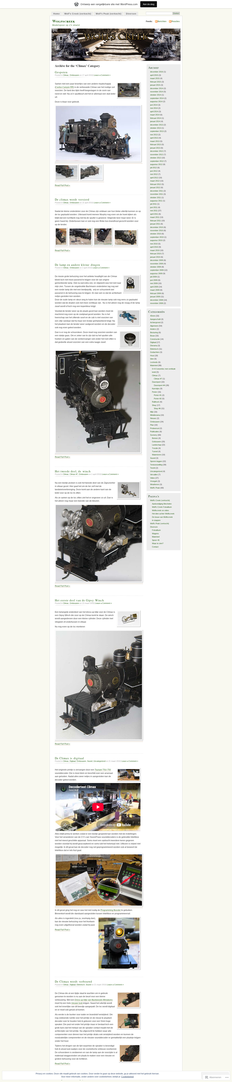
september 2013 (157, 131)
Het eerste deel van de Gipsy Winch (79, 600)
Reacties (176, 21)
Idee (152, 359)
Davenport (156, 382)
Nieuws (153, 418)
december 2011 (156, 191)
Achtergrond (155, 322)
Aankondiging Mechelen (162, 504)
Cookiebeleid (127, 1077)
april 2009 (154, 287)
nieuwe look (77, 1003)
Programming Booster (111, 910)
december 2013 (156, 125)
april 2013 (154, 138)
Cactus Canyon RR (64, 87)
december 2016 (156, 72)
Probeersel (154, 428)
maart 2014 (154, 115)
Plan (152, 425)
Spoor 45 (155, 540)
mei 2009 (154, 283)
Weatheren (154, 484)
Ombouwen (74, 75)
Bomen (155, 438)
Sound (89, 761)
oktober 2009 (155, 267)
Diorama (153, 346)
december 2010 (156, 227)
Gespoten (61, 72)
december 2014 (156, 88)
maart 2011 (154, 217)
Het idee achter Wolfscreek (163, 514)
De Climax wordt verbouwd (73, 981)
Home (56, 14)
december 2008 (156, 300)
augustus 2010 (156, 240)
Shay (154, 405)
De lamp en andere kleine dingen (77, 265)
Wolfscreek (63, 21)
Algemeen (154, 326)
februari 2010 (155, 254)
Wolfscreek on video (160, 510)
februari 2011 (155, 221)
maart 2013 (154, 141)
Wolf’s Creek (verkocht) (77, 14)
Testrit (152, 468)
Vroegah (153, 481)
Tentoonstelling (156, 465)
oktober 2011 (155, 197)
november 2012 (156, 154)
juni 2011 (153, 207)
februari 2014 (155, 118)
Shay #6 (157, 408)
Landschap (156, 445)
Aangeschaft (155, 319)
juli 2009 (153, 277)
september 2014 (157, 98)
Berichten (162, 21)
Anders (153, 329)
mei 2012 (154, 174)
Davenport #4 (159, 385)
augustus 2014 (156, 101)
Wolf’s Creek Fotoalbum (162, 507)
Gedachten (154, 352)
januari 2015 (155, 85)
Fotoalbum (156, 530)
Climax (66, 75)
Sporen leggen (156, 461)
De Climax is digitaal (69, 758)
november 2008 (156, 303)
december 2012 (156, 151)
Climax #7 (74, 474)
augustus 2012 (156, 164)
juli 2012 (153, 168)
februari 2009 (155, 293)
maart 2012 (154, 181)
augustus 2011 (156, 201)
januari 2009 (155, 297)
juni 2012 (153, 171)
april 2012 (154, 178)
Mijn (151, 412)
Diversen (131, 14)
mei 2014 (154, 108)
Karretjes (155, 389)
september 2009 (157, 270)
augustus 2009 (156, 273)
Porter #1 (158, 395)
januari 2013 (155, 148)
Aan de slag (148, 4)
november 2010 (156, 230)
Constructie (155, 339)
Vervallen (154, 475)
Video (152, 478)
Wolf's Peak (155, 488)
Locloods (154, 362)
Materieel (154, 365)
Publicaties (154, 432)
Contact (155, 547)
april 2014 (154, 111)
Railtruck (155, 402)
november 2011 (156, 194)
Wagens (155, 534)
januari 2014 (155, 121)
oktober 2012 (155, 158)
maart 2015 (154, 78)
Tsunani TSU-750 (103, 770)
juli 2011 (153, 204)
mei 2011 (153, 211)
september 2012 (157, 161)
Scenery (153, 435)
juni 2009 (153, 280)
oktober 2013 (155, 128)
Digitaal (73, 761)
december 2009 (156, 260)
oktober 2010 (155, 234)
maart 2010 (154, 250)
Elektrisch (81, 985)
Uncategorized (99, 761)
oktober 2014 (155, 95)
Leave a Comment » (102, 75)
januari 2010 (155, 257)
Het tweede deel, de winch (73, 471)
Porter (154, 392)
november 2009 (156, 264)
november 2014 (156, 92)
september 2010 (157, 237)
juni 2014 (153, 105)
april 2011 (154, 214)
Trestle (155, 448)
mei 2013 (154, 135)
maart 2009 (154, 290)
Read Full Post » (62, 185)
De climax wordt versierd (72, 199)
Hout (152, 356)
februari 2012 (155, 184)
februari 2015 (155, 82)
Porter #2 (158, 399)
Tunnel (155, 451)
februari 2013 (155, 144)
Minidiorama (155, 415)
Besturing (154, 332)
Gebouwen (156, 442)
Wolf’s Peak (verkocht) (108, 14)
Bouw (152, 336)
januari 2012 (155, 187)
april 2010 (154, 247)
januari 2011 (155, 224)
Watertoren (156, 455)
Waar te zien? (157, 543)
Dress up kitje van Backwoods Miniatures (94, 1000)
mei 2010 (154, 244)
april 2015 (154, 75)
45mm (152, 316)
